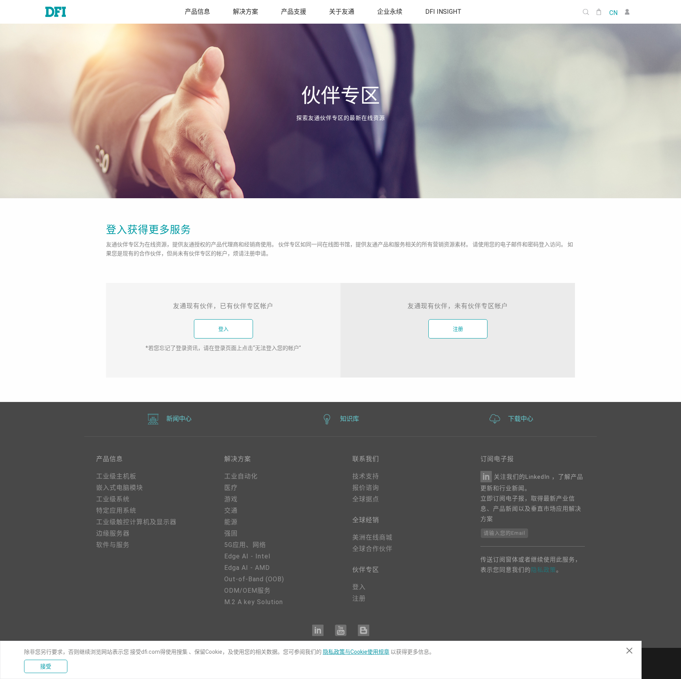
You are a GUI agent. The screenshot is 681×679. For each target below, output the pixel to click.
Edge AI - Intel (247, 556)
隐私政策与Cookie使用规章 (356, 652)
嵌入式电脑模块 (119, 487)
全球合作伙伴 (372, 549)
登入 (223, 329)
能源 (231, 522)
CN (613, 12)
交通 (231, 510)
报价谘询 (365, 487)
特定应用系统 (116, 510)
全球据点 (365, 499)
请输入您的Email (504, 533)
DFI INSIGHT (449, 12)
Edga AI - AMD (247, 567)
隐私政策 (543, 569)
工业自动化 (241, 476)
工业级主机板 (116, 476)
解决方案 (242, 12)
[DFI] (55, 12)
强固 (231, 533)
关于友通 (342, 12)
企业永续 (393, 12)
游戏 (231, 499)
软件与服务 (113, 545)
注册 (458, 329)
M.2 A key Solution (253, 602)
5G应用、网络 (245, 545)
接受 (45, 666)
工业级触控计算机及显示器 (136, 522)
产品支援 (292, 12)
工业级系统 (113, 499)
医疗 (231, 487)
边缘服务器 (113, 533)
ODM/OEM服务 (247, 590)
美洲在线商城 (372, 537)
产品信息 (191, 12)
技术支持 (365, 476)
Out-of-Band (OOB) (254, 579)
